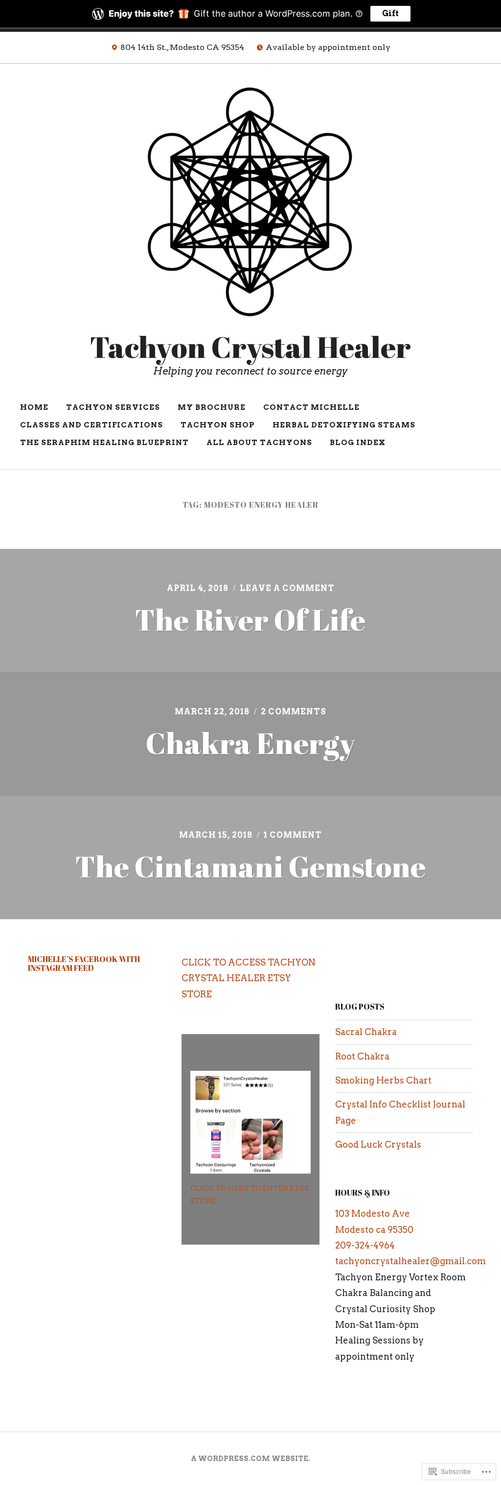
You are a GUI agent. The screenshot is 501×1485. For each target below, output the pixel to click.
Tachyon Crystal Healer (250, 346)
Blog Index (358, 442)
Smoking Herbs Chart (383, 1080)
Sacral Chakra (366, 1032)
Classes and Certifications (91, 425)
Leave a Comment (287, 588)
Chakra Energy (250, 742)
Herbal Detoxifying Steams (344, 425)
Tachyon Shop (218, 425)
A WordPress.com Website (249, 1458)
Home (34, 407)
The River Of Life (250, 619)
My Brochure (212, 407)
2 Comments (293, 711)
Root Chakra (362, 1056)
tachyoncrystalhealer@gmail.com (410, 1261)
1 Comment (293, 835)
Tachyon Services (113, 407)
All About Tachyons (259, 442)
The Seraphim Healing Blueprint (104, 442)
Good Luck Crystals (378, 1144)
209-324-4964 (365, 1245)
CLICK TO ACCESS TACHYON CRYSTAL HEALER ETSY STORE (248, 978)
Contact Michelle (311, 407)
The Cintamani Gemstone (250, 866)
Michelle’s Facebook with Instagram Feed (84, 963)
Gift (390, 13)
